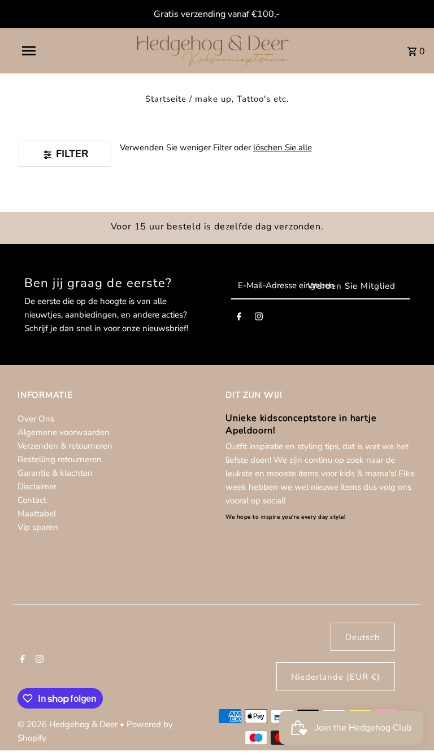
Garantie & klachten (55, 473)
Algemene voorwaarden (64, 432)
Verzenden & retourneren (65, 445)
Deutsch (362, 637)
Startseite (165, 99)
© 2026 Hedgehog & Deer (69, 724)
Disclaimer (37, 486)
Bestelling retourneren (60, 459)
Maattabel (37, 513)
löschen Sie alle (282, 147)
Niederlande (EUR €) (335, 677)
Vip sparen (38, 527)
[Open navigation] (49, 51)
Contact (32, 500)
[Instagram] (259, 318)
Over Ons (36, 418)
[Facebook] (239, 318)
